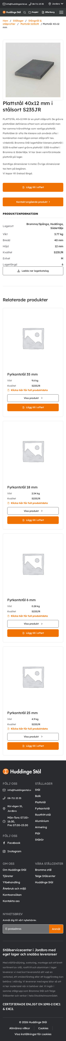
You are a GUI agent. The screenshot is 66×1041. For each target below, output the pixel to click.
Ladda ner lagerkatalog (35, 270)
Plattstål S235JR (29, 23)
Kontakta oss (11, 901)
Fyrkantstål (42, 808)
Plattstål (40, 802)
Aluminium (42, 821)
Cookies (43, 1028)
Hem (5, 20)
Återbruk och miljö (14, 888)
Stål (37, 789)
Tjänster (8, 876)
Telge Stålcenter (45, 876)
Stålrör (39, 839)
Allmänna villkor (19, 1028)
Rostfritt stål (43, 814)
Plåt (37, 833)
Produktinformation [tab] (20, 213)
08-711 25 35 (14, 798)
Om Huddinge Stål (14, 869)
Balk (38, 796)
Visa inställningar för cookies (33, 1034)
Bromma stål (43, 869)
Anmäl (56, 929)
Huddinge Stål (44, 882)
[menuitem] (44, 12)
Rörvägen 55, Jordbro (15, 808)
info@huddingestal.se (16, 4)
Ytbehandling (11, 882)
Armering (41, 827)
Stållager (18, 20)
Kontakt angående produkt (31, 201)
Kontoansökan (12, 894)
